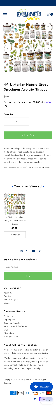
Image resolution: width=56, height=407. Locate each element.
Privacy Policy (9, 333)
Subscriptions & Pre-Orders (15, 326)
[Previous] (7, 48)
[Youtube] (33, 251)
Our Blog (8, 296)
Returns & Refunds (11, 323)
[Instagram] (22, 251)
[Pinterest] (27, 251)
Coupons (7, 302)
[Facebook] (16, 251)
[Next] (48, 48)
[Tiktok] (39, 251)
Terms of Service (11, 336)
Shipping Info (9, 319)
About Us (8, 292)
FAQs (6, 329)
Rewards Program (11, 299)
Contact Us (8, 316)
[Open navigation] (5, 14)
